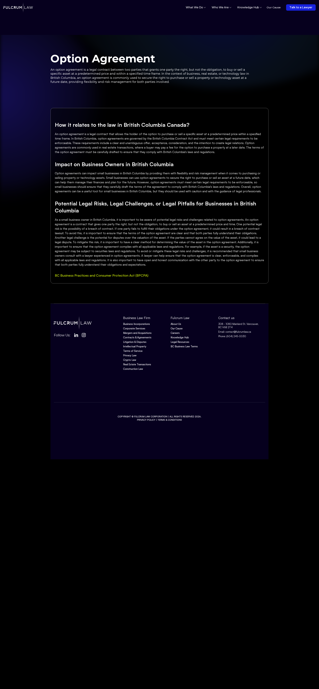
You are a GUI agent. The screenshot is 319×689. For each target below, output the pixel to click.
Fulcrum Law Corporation (150, 416)
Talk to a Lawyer (300, 7)
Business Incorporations (136, 324)
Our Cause (177, 328)
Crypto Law (129, 359)
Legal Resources (180, 342)
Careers (175, 333)
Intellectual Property (134, 346)
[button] (196, 7)
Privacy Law (130, 355)
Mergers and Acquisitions (137, 333)
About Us (176, 324)
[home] (18, 7)
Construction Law (133, 368)
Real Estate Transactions (137, 364)
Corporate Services (134, 328)
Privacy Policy (146, 419)
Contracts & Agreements (137, 337)
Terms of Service (133, 350)
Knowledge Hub (180, 337)
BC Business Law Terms (184, 346)
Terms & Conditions (170, 419)
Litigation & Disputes (134, 342)
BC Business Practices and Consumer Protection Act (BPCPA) (101, 275)
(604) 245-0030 (236, 336)
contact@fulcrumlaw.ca (238, 331)
